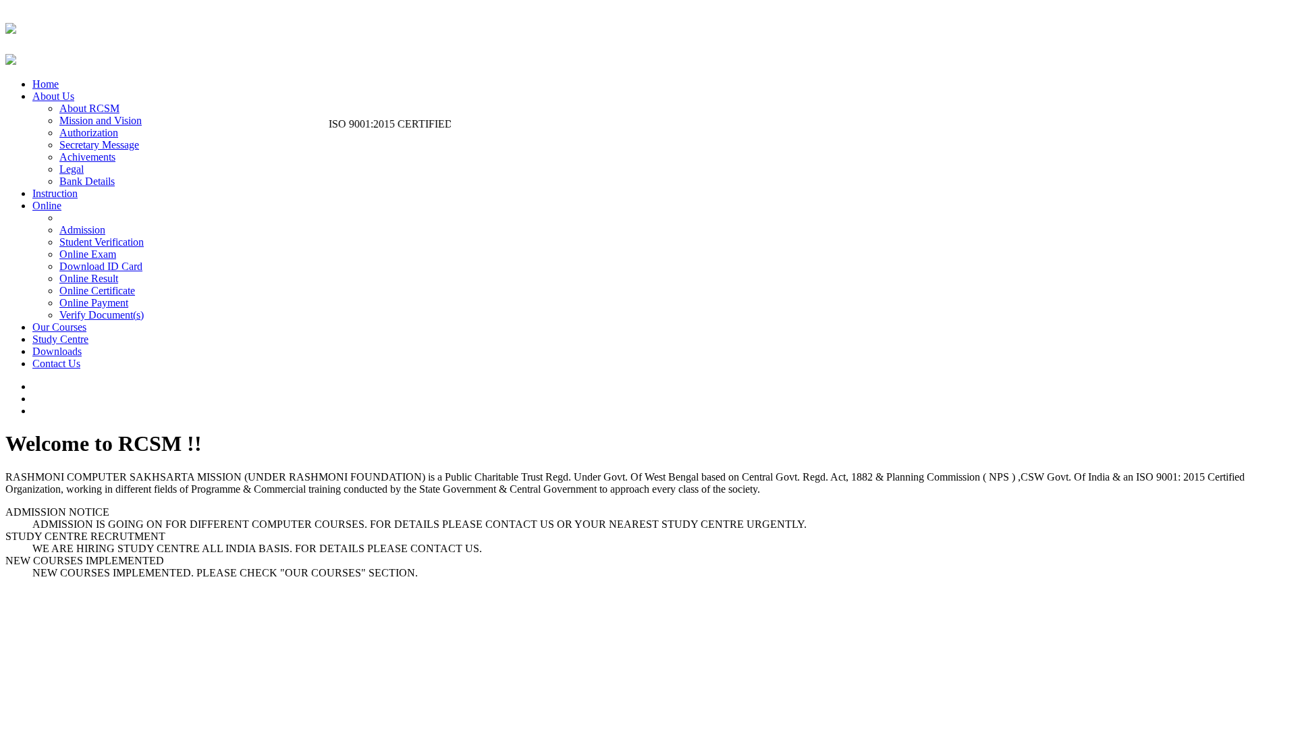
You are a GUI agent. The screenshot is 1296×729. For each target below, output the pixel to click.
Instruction (55, 193)
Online (46, 205)
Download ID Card (100, 266)
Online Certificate (97, 290)
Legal (71, 169)
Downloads (57, 351)
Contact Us (56, 363)
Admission (82, 230)
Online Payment (93, 302)
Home (45, 84)
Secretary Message (99, 145)
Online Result (88, 278)
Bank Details (87, 181)
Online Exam (87, 254)
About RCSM (89, 108)
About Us (53, 96)
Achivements (87, 157)
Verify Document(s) (101, 315)
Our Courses (59, 327)
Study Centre (60, 339)
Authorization (88, 132)
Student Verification (101, 242)
